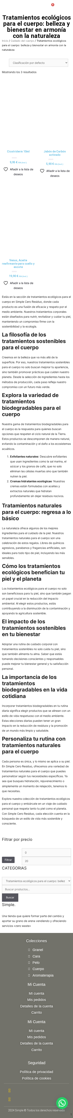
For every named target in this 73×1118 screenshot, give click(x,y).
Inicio (5, 40)
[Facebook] (36, 1099)
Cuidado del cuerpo (22, 40)
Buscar (10, 897)
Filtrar (8, 859)
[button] (42, 4)
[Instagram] (36, 1090)
